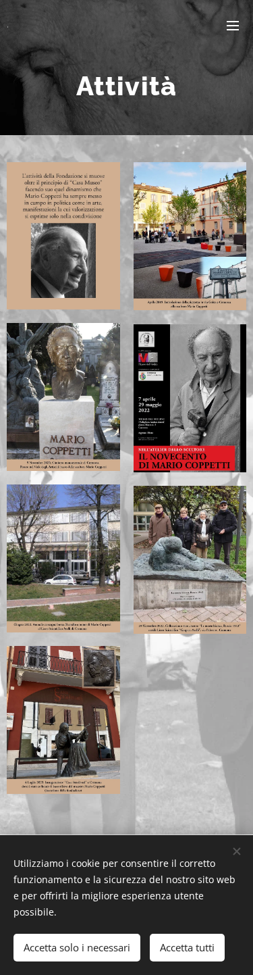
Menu (232, 25)
